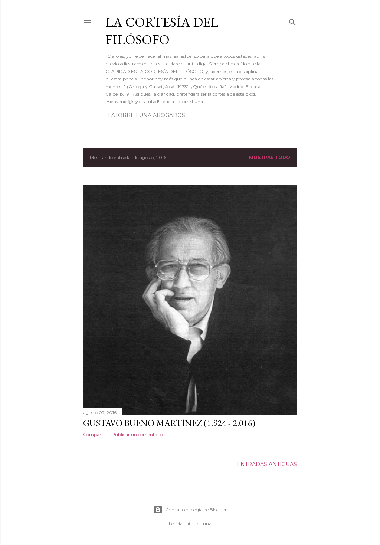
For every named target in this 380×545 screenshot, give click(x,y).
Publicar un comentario (137, 434)
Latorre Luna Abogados (146, 115)
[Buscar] (292, 20)
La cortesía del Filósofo (161, 30)
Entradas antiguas (267, 464)
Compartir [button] (94, 434)
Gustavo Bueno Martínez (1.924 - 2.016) (169, 423)
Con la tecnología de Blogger (196, 509)
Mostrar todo (269, 157)
